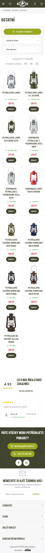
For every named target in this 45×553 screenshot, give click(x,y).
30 (31, 64)
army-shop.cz (29, 547)
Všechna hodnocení (26, 391)
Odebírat (36, 494)
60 (37, 64)
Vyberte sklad (12, 40)
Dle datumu (11, 49)
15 (25, 64)
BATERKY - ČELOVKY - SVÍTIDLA (15, 10)
